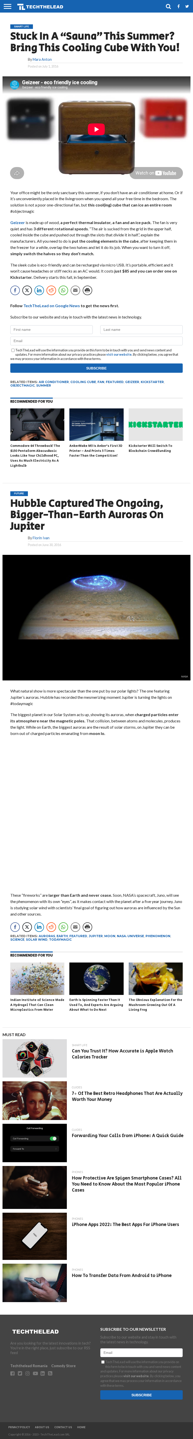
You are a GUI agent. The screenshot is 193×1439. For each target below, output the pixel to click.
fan (101, 382)
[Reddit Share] (51, 290)
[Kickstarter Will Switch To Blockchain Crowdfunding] (156, 439)
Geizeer (17, 222)
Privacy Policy (19, 1427)
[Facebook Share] (15, 290)
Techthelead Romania (28, 1366)
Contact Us (63, 1427)
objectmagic (22, 385)
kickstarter (152, 382)
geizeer (132, 382)
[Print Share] (87, 290)
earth (62, 936)
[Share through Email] (75, 290)
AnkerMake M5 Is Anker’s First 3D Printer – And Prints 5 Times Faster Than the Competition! (95, 451)
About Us (42, 1427)
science (17, 939)
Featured (115, 382)
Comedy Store (63, 1366)
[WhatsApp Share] (63, 290)
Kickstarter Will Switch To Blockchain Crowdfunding (150, 448)
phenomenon (158, 936)
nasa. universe (130, 936)
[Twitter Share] (27, 290)
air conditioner (54, 382)
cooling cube (83, 382)
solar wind (36, 939)
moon (109, 936)
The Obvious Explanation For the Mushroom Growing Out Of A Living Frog (155, 1005)
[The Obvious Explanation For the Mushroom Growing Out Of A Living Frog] (156, 993)
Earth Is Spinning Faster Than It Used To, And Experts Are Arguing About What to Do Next (96, 1005)
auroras (47, 936)
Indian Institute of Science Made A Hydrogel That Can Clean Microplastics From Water (37, 1005)
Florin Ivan (41, 538)
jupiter (96, 936)
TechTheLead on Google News (51, 305)
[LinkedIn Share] (39, 290)
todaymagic (60, 939)
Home (81, 1427)
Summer (43, 385)
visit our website (119, 354)
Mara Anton (42, 59)
